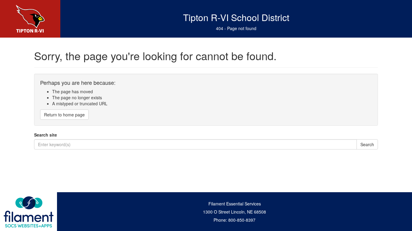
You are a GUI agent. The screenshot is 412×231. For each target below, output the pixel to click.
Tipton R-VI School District (236, 17)
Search (367, 144)
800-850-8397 (241, 220)
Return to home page (64, 115)
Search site (45, 135)
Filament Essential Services (234, 204)
